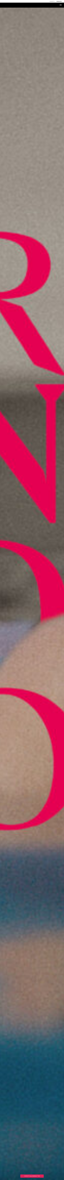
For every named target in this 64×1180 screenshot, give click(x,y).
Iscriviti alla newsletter (32, 1176)
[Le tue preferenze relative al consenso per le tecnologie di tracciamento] (61, 1177)
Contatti (52, 1)
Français (59, 1)
